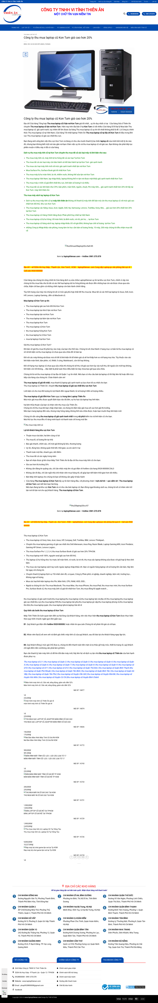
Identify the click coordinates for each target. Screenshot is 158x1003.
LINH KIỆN (96, 27)
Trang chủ (93, 1)
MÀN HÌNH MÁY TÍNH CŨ (139, 27)
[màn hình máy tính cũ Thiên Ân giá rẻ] (79, 701)
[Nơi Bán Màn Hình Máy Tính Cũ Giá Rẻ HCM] (79, 737)
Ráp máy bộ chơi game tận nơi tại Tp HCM (40, 850)
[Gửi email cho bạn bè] (79, 857)
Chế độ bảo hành (136, 1)
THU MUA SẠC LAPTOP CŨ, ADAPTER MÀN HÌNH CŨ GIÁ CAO (47, 722)
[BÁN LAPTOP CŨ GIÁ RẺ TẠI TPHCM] (79, 811)
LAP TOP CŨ (25, 27)
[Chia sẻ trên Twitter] (75, 857)
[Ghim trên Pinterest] (83, 857)
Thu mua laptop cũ (30, 34)
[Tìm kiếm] (124, 14)
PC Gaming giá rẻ (63, 27)
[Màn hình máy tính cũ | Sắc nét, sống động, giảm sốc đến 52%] (79, 682)
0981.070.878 (95, 256)
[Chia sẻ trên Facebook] (71, 857)
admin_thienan (45, 44)
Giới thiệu (117, 1)
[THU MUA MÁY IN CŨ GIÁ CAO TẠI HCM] (79, 792)
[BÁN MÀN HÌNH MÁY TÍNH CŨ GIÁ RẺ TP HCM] (79, 774)
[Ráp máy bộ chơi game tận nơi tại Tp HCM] (79, 847)
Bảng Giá (124, 1)
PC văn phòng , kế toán (80, 27)
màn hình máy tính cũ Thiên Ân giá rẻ (38, 704)
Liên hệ (154, 1)
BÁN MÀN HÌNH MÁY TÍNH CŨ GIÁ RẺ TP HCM (41, 777)
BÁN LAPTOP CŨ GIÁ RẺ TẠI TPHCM (37, 814)
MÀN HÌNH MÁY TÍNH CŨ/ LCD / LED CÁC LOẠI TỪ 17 (44, 759)
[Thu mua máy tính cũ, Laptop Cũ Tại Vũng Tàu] (79, 829)
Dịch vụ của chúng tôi (104, 1)
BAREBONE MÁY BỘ (122, 27)
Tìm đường (4, 974)
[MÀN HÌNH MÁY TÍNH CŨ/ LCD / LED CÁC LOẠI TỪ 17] (79, 756)
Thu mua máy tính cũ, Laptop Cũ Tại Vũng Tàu (41, 832)
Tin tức (146, 1)
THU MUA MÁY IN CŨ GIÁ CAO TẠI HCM (39, 795)
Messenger (4, 988)
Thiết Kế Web (52, 997)
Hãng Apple (107, 27)
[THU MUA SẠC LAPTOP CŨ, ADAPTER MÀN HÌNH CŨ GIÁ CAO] (79, 719)
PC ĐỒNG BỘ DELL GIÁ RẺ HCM (43, 27)
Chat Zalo (4, 981)
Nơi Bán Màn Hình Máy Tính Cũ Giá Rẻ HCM (40, 740)
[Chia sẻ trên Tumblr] (87, 857)
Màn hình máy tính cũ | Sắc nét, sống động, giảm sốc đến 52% (47, 685)
